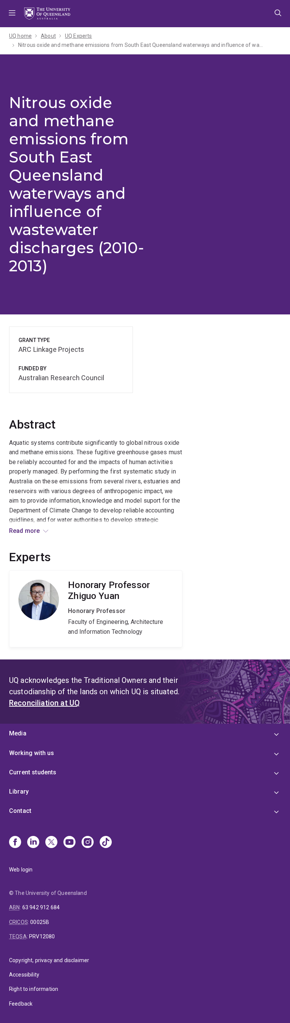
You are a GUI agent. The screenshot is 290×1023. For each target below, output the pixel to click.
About (48, 36)
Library (19, 791)
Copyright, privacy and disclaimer (49, 960)
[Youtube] (69, 842)
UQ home (20, 36)
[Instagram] (88, 842)
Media (17, 733)
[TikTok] (106, 842)
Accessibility (24, 975)
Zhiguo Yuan (95, 609)
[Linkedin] (33, 842)
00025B (39, 922)
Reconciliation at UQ (44, 702)
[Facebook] (15, 842)
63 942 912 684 (41, 907)
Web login (20, 870)
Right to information (33, 989)
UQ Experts (78, 36)
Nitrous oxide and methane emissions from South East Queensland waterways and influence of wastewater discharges (141, 45)
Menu (12, 13)
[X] (51, 842)
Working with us (31, 753)
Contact (20, 810)
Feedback (20, 1004)
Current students (33, 772)
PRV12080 (42, 936)
